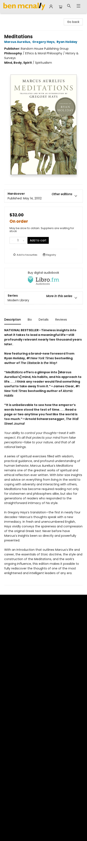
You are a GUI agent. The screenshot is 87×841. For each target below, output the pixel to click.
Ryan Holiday (67, 42)
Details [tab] (44, 319)
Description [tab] (12, 319)
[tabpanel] (43, 456)
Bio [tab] (30, 319)
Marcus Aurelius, (18, 42)
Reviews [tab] (61, 319)
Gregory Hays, (44, 42)
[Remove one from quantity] (12, 240)
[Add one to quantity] (23, 240)
